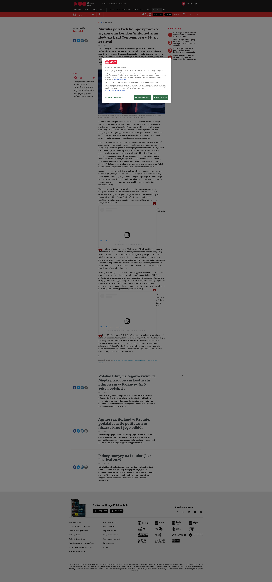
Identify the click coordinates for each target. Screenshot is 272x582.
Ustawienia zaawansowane (114, 97)
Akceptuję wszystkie (160, 97)
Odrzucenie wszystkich (142, 97)
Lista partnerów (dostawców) (115, 90)
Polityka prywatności (120, 79)
